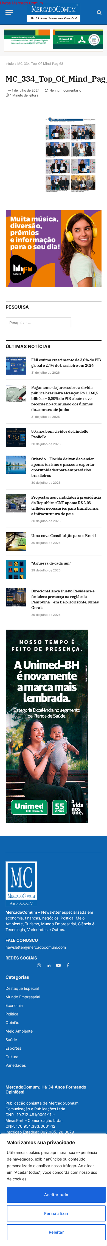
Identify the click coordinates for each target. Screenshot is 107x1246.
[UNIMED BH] (47, 821)
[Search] (99, 12)
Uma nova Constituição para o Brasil (63, 535)
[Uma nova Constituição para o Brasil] (16, 541)
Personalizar (56, 1213)
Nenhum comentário (65, 90)
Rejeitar (56, 1232)
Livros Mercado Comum (21, 3)
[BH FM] (54, 285)
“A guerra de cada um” (51, 563)
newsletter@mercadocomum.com (35, 947)
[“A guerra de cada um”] (16, 569)
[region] (53, 1189)
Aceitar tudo (56, 1194)
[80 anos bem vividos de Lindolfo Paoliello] (16, 437)
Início (9, 64)
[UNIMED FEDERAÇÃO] (53, 41)
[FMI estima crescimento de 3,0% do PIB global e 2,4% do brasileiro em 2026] (16, 366)
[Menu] (9, 12)
